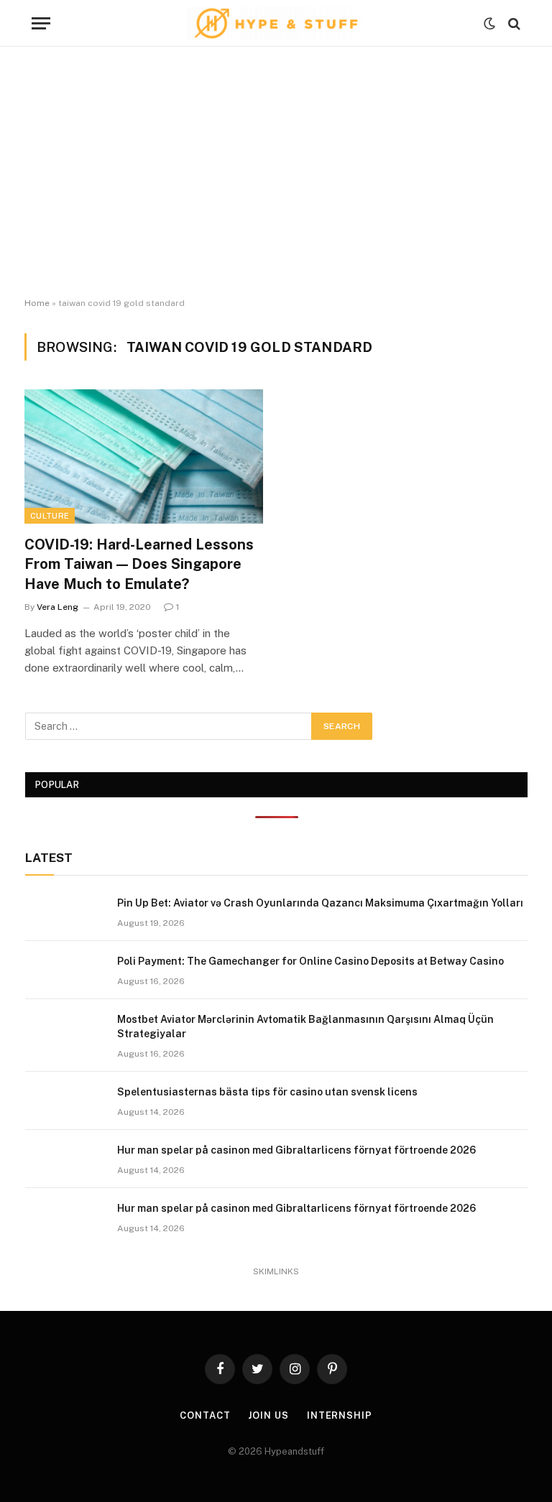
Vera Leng (57, 607)
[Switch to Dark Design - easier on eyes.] (489, 23)
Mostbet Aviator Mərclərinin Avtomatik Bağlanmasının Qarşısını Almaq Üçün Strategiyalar (305, 1026)
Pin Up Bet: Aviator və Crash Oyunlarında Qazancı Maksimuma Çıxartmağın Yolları (320, 903)
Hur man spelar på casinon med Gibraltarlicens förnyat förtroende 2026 (296, 1150)
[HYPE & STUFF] (276, 23)
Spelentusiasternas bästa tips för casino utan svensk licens (267, 1092)
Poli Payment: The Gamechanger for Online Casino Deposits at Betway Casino (310, 961)
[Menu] (41, 23)
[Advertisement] (276, 172)
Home (37, 303)
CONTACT (205, 1415)
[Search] (512, 23)
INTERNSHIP (339, 1415)
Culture (49, 515)
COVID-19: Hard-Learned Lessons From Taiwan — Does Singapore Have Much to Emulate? (139, 564)
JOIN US (268, 1415)
